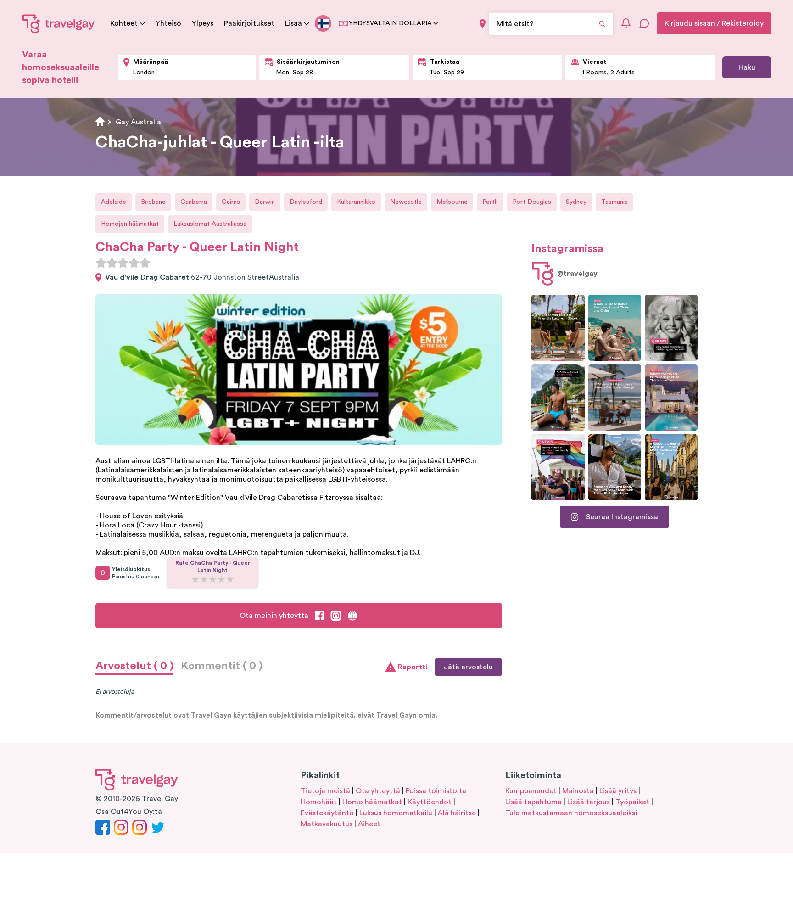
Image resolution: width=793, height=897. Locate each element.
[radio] (100, 262)
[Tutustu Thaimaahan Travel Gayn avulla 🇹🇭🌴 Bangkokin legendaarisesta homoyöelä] (557, 397)
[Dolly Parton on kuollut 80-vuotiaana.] (671, 328)
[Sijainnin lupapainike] (483, 23)
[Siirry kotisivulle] (58, 23)
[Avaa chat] (644, 23)
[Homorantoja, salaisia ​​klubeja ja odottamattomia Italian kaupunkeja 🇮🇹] (614, 328)
